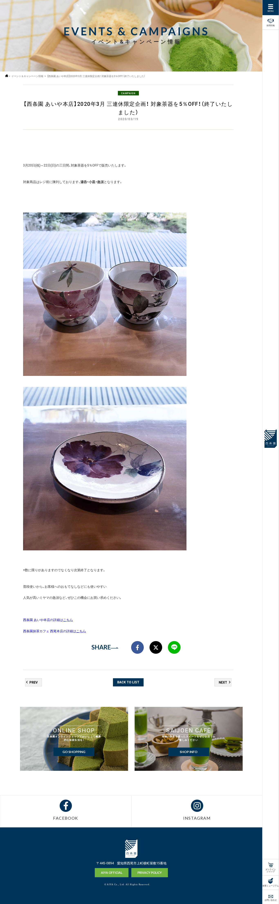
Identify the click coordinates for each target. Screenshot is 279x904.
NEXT (223, 682)
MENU (271, 10)
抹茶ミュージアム (270, 885)
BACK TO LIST (128, 681)
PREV (33, 682)
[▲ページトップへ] (253, 894)
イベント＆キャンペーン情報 (27, 76)
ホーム (6, 75)
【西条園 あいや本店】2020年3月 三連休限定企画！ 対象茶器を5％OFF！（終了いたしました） (96, 76)
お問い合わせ (270, 899)
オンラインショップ (271, 870)
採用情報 (271, 25)
